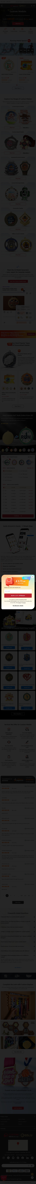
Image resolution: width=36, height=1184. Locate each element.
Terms (19, 602)
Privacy (24, 602)
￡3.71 (19, 581)
